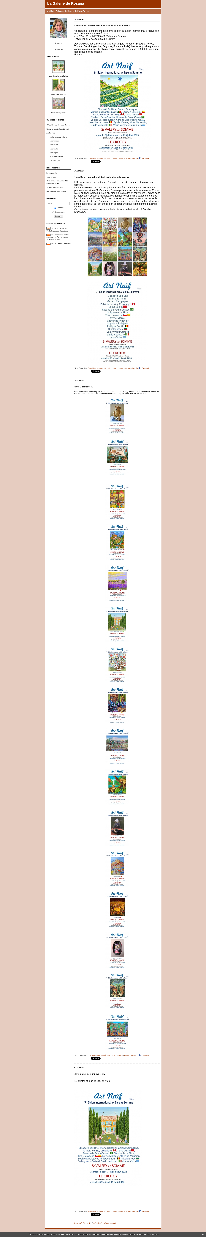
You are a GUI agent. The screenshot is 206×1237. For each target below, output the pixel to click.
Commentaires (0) (131, 158)
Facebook (145, 158)
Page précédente (81, 1223)
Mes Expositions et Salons (58, 76)
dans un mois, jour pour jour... (89, 1074)
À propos (58, 43)
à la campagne (54, 161)
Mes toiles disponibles (59, 113)
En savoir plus (152, 1234)
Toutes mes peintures (58, 94)
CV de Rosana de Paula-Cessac (58, 125)
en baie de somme (56, 157)
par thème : (50, 133)
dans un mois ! (51, 177)
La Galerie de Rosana (65, 3)
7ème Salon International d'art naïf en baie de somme (101, 177)
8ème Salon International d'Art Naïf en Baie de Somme (102, 26)
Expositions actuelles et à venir (57, 129)
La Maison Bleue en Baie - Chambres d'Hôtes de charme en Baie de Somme (58, 237)
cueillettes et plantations (58, 137)
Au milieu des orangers (54, 187)
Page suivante (111, 1223)
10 (104, 1223)
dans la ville (53, 149)
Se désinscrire (60, 212)
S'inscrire (60, 208)
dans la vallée (54, 145)
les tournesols (51, 173)
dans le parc (54, 153)
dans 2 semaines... (83, 387)
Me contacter (58, 50)
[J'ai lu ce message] (203, 1234)
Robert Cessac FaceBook (61, 244)
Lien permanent (117, 158)
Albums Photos (53, 57)
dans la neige (54, 141)
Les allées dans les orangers (57, 191)
